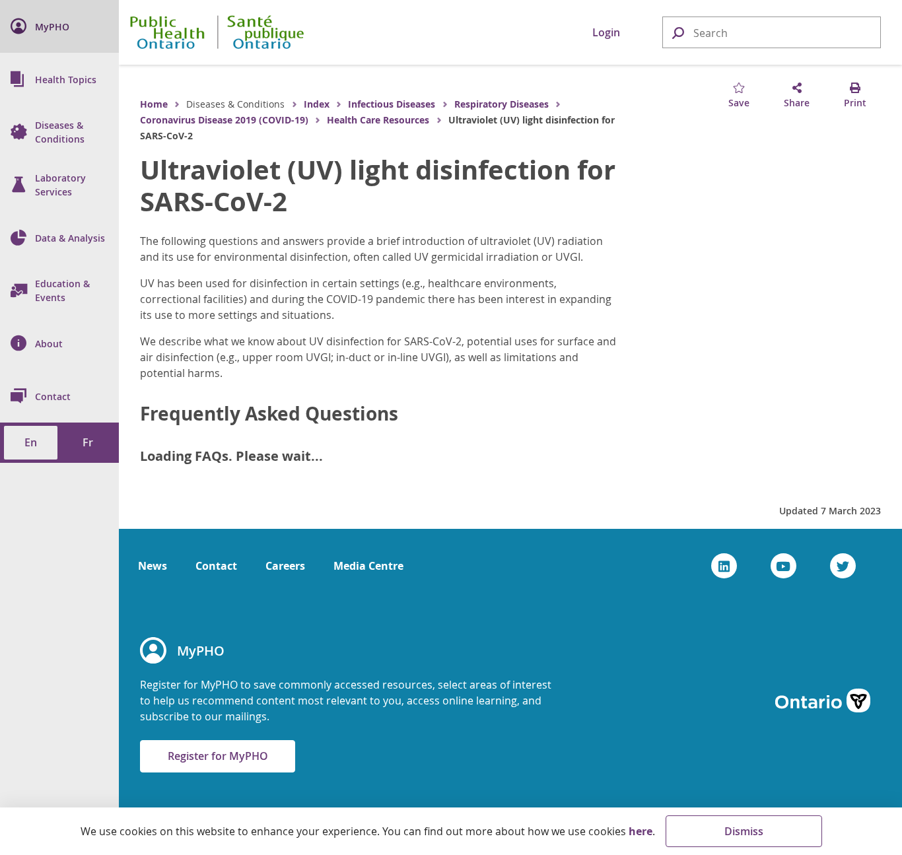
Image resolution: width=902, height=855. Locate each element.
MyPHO (201, 651)
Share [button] (797, 102)
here (640, 831)
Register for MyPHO (218, 756)
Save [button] (738, 102)
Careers (285, 566)
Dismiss (743, 831)
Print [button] (855, 102)
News (152, 566)
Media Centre (368, 566)
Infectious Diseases (391, 104)
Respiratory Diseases (501, 104)
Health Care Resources (378, 120)
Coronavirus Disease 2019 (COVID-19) (224, 120)
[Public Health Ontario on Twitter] (843, 565)
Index (317, 104)
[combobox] (771, 33)
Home (154, 104)
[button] (677, 32)
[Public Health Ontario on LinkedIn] (724, 565)
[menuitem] (59, 26)
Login (606, 32)
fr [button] (88, 442)
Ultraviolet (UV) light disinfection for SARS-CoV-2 (377, 185)
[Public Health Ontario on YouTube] (783, 565)
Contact (216, 566)
